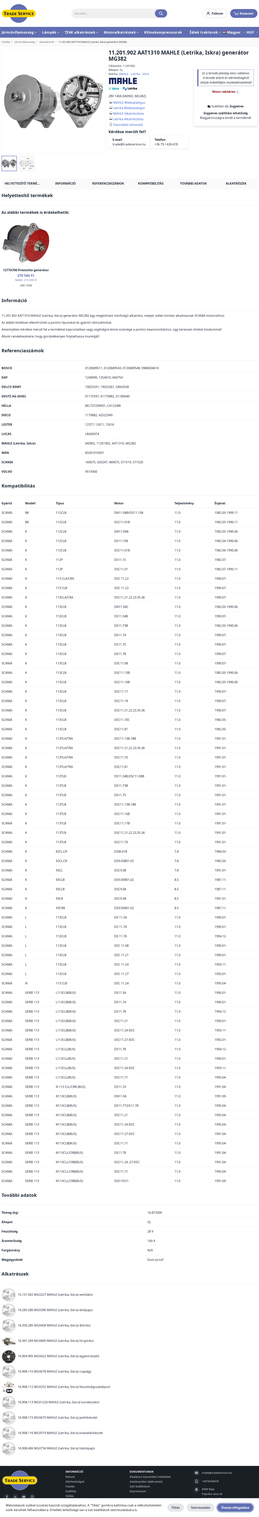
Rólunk (70, 1477)
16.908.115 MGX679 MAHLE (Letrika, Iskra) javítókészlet (57, 1417)
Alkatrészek (236, 183)
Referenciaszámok (108, 183)
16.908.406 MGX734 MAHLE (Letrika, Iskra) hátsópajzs (56, 1448)
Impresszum (138, 1491)
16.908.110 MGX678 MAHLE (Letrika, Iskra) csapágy (54, 1371)
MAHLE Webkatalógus (129, 102)
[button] (234, 32)
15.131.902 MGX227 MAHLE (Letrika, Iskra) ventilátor (55, 1294)
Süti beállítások (140, 1486)
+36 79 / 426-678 (166, 144)
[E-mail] (196, 1473)
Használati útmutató (128, 125)
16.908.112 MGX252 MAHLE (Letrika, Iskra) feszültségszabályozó (64, 1387)
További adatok (193, 183)
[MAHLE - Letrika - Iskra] (123, 84)
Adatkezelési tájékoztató (146, 1481)
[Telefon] (196, 1481)
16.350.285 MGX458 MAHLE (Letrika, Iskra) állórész (54, 1325)
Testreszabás (200, 1507)
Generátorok (46, 42)
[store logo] (19, 13)
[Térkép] (196, 1490)
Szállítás (71, 1491)
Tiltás (175, 1507)
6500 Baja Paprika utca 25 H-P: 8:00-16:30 (212, 1493)
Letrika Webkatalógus (129, 108)
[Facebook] (7, 1497)
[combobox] (119, 13)
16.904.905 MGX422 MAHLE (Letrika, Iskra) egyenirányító (58, 1356)
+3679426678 (210, 1481)
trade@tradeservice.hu (129, 144)
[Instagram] (32, 1497)
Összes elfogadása (235, 1507)
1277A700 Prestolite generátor (26, 270)
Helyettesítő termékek (24, 183)
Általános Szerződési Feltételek (150, 1477)
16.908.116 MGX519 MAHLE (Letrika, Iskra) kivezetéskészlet (60, 1433)
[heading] (129, 197)
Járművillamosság (25, 42)
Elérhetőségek (75, 1481)
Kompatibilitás (151, 183)
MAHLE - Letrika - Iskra (134, 74)
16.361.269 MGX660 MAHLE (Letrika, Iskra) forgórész (56, 1341)
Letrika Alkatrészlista (128, 119)
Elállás (70, 1496)
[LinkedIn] (15, 1497)
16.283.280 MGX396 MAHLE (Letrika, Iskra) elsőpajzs (55, 1310)
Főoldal (6, 42)
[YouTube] (24, 1497)
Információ (65, 183)
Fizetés (70, 1486)
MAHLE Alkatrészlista (128, 113)
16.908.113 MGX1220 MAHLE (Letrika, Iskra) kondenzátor (59, 1402)
